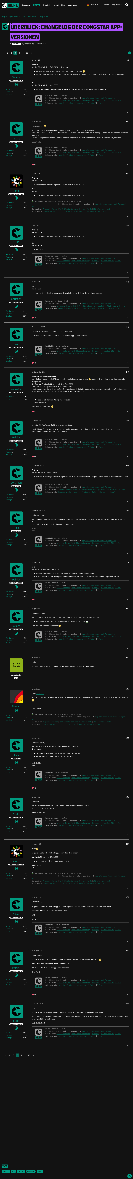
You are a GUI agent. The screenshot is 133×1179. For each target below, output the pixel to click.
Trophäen (9, 92)
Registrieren (117, 5)
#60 (127, 1004)
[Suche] (126, 4)
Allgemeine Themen (50, 209)
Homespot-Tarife (85, 209)
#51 (128, 562)
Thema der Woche (50, 211)
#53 (127, 657)
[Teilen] (129, 52)
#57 (127, 844)
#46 (127, 327)
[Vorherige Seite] (3, 53)
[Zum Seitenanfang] (129, 1176)
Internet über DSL (107, 100)
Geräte (118, 100)
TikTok (99, 103)
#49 (127, 465)
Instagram (81, 103)
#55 (127, 738)
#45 (127, 282)
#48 (127, 420)
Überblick (21, 1171)
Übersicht (6, 1171)
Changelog (30, 1171)
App (13, 1171)
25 (27, 53)
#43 (127, 173)
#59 (127, 951)
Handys (108, 209)
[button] (92, 4)
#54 (127, 689)
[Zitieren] (127, 112)
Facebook (70, 103)
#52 (127, 609)
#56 (127, 797)
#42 (127, 121)
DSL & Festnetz (98, 209)
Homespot (95, 100)
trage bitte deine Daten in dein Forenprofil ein (99, 98)
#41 (128, 60)
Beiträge (9, 94)
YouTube (91, 103)
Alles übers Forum (63, 100)
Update (40, 1171)
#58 (127, 897)
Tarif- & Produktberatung (80, 100)
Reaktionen (10, 89)
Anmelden (105, 5)
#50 (127, 510)
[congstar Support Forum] (10, 5)
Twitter (81, 211)
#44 (127, 225)
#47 (127, 372)
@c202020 (40, 694)
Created (60, 103)
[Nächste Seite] (31, 53)
